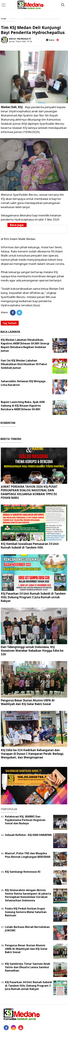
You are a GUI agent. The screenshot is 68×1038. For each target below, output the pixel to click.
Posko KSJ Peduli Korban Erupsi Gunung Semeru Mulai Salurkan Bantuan (26, 912)
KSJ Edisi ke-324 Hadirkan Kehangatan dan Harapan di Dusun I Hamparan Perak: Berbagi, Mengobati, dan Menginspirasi (32, 753)
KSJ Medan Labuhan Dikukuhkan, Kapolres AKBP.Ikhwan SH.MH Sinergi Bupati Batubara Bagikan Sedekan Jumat (25, 345)
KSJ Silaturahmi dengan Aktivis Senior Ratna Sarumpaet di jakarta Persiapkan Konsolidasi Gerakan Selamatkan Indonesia (28, 895)
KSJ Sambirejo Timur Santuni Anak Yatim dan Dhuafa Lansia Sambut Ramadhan (27, 967)
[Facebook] (13, 313)
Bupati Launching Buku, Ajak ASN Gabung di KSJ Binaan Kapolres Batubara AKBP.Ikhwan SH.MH (23, 405)
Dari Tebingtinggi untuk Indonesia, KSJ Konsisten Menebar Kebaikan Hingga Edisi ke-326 (32, 650)
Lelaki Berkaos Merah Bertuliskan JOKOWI (27, 928)
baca (51, 39)
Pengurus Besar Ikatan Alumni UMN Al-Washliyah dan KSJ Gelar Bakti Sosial (28, 702)
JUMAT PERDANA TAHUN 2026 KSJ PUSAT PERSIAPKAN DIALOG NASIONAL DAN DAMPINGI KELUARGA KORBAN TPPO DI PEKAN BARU (29, 492)
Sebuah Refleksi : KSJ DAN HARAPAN (28, 835)
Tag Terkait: (9, 323)
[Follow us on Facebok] (6, 1028)
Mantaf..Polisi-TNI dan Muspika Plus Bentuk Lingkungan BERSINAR (27, 855)
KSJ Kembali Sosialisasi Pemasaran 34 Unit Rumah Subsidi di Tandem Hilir (30, 545)
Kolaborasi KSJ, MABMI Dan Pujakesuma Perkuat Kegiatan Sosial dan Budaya (25, 820)
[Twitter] (19, 313)
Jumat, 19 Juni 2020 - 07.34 (20, 41)
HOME (3, 18)
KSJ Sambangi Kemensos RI (22, 872)
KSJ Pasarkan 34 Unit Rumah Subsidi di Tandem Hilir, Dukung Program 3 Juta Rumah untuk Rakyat (33, 597)
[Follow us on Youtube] (21, 1028)
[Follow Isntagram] (13, 1028)
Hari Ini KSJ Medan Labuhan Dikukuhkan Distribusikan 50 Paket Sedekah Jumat (24, 364)
